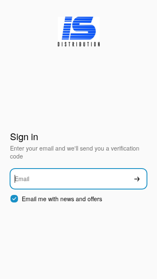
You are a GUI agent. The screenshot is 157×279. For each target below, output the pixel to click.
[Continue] (137, 178)
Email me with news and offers (62, 199)
